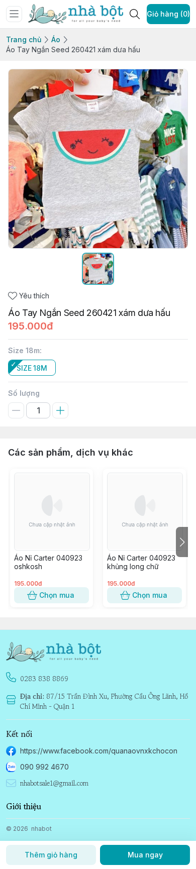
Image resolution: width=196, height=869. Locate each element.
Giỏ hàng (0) (168, 14)
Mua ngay (145, 854)
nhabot (41, 828)
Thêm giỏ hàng (51, 854)
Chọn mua (56, 595)
